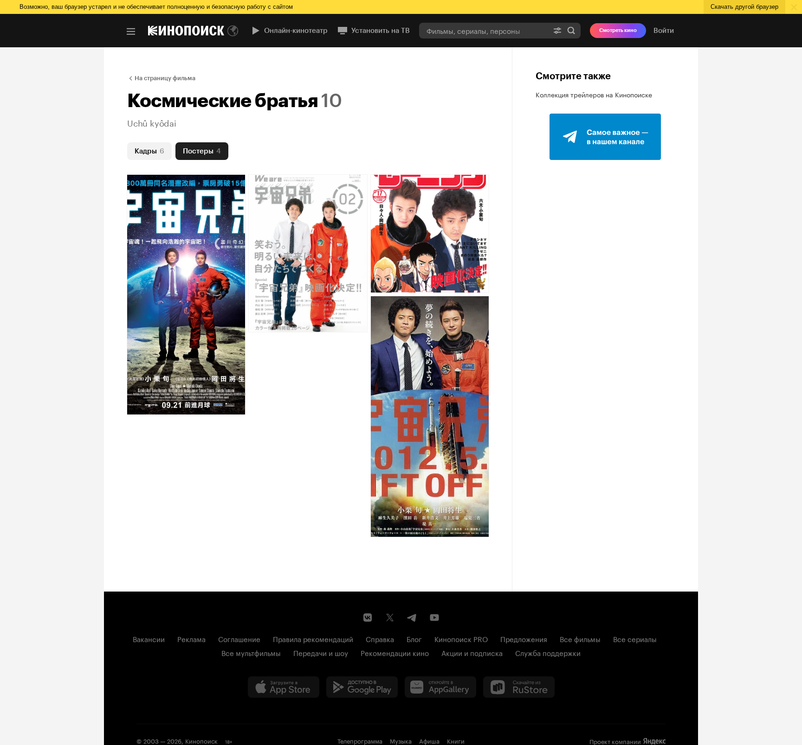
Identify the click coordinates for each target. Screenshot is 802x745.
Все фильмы (580, 638)
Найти (571, 30)
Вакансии (149, 638)
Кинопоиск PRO (461, 638)
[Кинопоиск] (186, 30)
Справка (380, 638)
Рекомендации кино (395, 652)
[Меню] (130, 31)
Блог (414, 638)
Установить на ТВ (380, 30)
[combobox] (483, 30)
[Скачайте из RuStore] (519, 687)
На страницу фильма (165, 78)
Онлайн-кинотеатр (296, 30)
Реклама (191, 638)
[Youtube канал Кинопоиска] (434, 617)
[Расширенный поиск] (557, 30)
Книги (456, 740)
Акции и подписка (472, 652)
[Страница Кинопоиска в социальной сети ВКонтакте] (367, 617)
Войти (663, 30)
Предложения (523, 638)
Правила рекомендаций (313, 638)
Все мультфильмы (251, 652)
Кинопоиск (201, 740)
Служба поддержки (548, 652)
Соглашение (239, 638)
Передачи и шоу (320, 652)
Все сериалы (635, 638)
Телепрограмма (359, 740)
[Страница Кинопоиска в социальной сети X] (389, 617)
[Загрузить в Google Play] (362, 687)
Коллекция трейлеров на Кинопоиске (594, 94)
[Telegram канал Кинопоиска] (412, 617)
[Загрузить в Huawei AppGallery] (440, 687)
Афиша (429, 740)
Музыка (401, 740)
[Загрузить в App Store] (283, 687)
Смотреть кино (618, 30)
